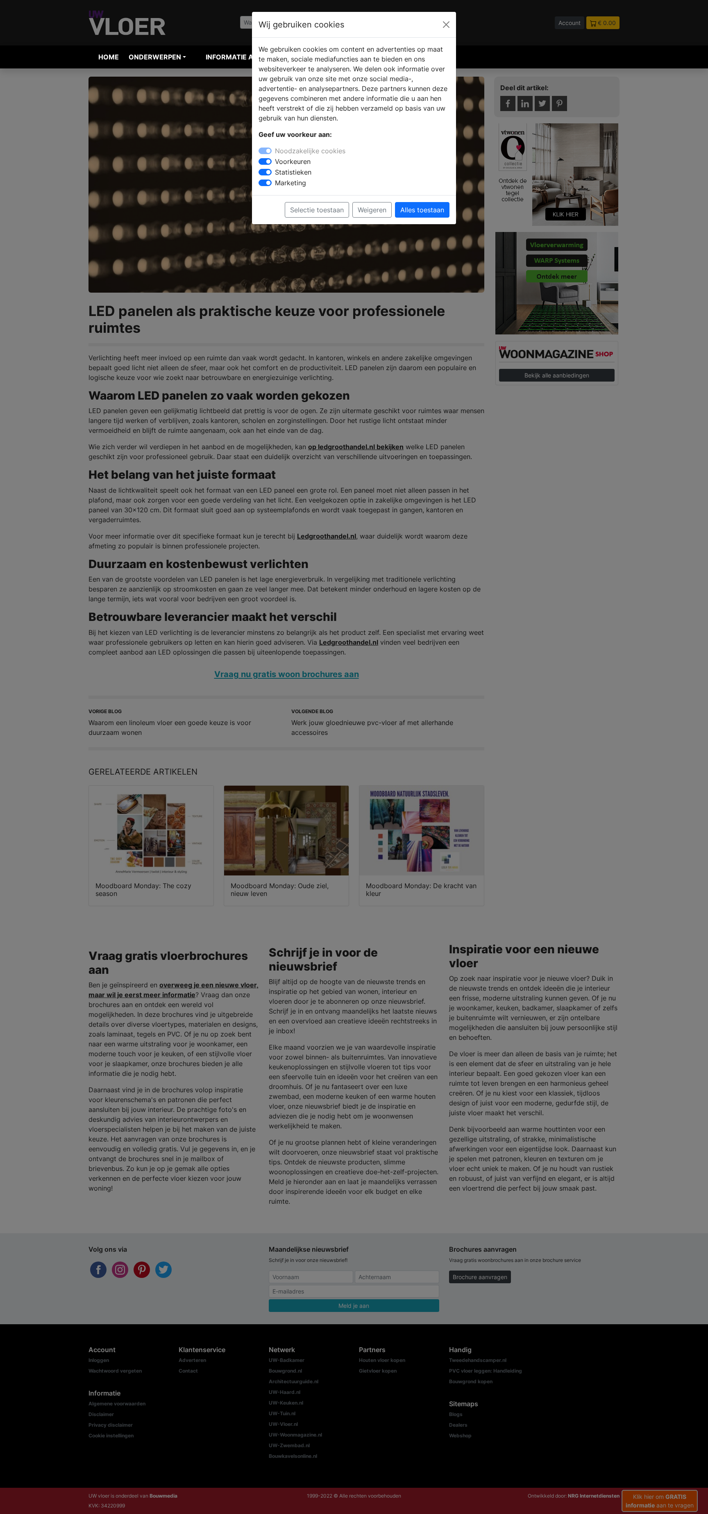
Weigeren (372, 210)
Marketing (290, 183)
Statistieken (293, 172)
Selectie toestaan (317, 210)
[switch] (265, 161)
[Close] (446, 24)
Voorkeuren (293, 161)
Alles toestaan (422, 210)
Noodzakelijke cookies (310, 151)
